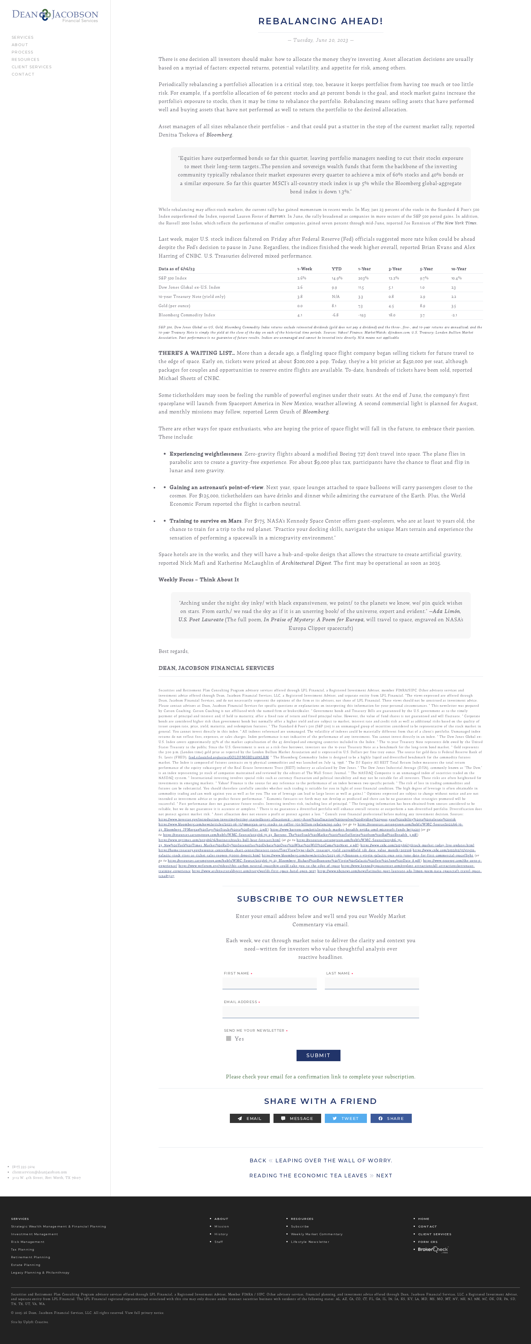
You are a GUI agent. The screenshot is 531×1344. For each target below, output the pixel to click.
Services (23, 37)
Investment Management (34, 1234)
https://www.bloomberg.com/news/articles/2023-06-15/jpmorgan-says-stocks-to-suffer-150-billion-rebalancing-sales (250, 824)
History (221, 1234)
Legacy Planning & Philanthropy (40, 1272)
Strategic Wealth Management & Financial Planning (59, 1226)
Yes (238, 1038)
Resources (26, 59)
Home (424, 1218)
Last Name (339, 973)
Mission (221, 1226)
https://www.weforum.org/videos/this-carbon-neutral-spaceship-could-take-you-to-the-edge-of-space (259, 865)
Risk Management (28, 1241)
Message (301, 1118)
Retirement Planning (30, 1257)
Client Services (32, 66)
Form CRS (428, 1241)
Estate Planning (26, 1265)
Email (253, 1118)
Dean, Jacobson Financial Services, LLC (60, 1312)
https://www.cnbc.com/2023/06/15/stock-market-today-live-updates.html (417, 845)
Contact (23, 74)
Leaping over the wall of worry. (321, 1161)
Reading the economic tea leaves (321, 1176)
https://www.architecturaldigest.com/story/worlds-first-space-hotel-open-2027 (254, 870)
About (20, 44)
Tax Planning (22, 1249)
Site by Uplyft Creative (29, 1322)
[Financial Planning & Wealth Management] (55, 15)
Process (22, 51)
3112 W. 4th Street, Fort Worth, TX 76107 (46, 1177)
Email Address (242, 1002)
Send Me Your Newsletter (256, 1030)
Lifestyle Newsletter (310, 1241)
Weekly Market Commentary (317, 1234)
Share (395, 1118)
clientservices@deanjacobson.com (39, 1172)
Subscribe (300, 1226)
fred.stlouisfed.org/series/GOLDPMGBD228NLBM (229, 757)
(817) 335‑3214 (23, 1166)
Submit (318, 1055)
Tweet (349, 1118)
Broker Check (433, 1249)
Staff (218, 1241)
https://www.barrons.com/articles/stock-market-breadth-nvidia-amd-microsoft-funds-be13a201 (345, 829)
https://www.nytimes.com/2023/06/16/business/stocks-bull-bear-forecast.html (220, 839)
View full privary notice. (144, 1312)
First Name (238, 973)
